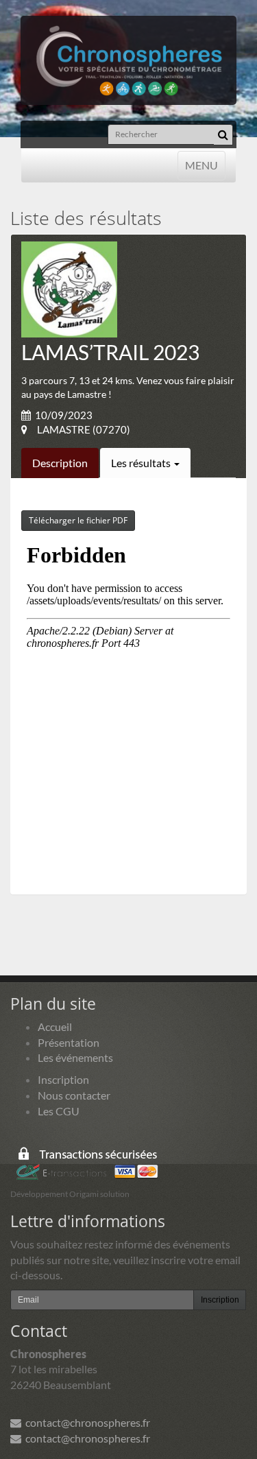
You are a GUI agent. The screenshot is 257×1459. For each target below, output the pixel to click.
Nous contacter (74, 1095)
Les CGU (58, 1110)
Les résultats (142, 462)
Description (60, 462)
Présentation (68, 1042)
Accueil (55, 1026)
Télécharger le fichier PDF (78, 520)
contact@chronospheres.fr (85, 1422)
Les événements (75, 1057)
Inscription (63, 1079)
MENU (201, 164)
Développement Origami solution (70, 1194)
